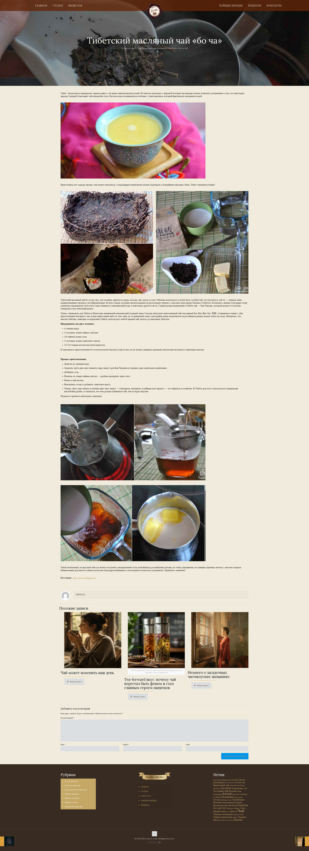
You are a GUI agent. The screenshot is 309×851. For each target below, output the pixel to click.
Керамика (217, 794)
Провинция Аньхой (226, 800)
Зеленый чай (220, 790)
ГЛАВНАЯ (145, 787)
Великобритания (235, 785)
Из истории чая (71, 781)
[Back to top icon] (154, 833)
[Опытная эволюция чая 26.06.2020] (7, 841)
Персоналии (238, 797)
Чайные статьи (130, 48)
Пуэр (234, 805)
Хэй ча (181, 48)
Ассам (227, 783)
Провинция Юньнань (232, 802)
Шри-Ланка (221, 820)
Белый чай (240, 782)
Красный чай (237, 794)
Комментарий (67, 718)
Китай (227, 794)
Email (126, 744)
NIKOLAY (80, 594)
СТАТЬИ (144, 791)
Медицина (227, 796)
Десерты (226, 788)
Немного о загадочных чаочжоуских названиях (209, 674)
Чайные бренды (72, 794)
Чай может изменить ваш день (87, 672)
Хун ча (227, 811)
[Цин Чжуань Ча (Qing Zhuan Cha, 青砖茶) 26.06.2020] (302, 841)
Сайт (188, 744)
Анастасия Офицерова (222, 780)
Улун (242, 808)
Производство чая (222, 805)
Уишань (237, 808)
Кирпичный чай (164, 48)
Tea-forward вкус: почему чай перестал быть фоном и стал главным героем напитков (150, 683)
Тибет (174, 48)
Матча (218, 797)
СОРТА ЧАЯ (146, 796)
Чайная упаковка (238, 814)
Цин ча (233, 811)
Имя (63, 744)
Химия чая (219, 811)
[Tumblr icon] (157, 842)
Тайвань (229, 808)
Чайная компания (223, 814)
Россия (217, 808)
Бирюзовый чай (221, 785)
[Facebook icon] (149, 842)
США (223, 808)
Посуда (216, 799)
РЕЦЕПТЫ (145, 805)
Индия (232, 791)
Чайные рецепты (72, 798)
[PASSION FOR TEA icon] (160, 842)
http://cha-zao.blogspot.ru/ (85, 578)
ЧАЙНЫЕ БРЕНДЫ (148, 800)
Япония (238, 819)
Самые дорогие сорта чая (76, 790)
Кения (239, 791)
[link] (133, 140)
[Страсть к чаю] (154, 11)
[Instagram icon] (154, 842)
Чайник (235, 817)
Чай (186, 48)
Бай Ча (232, 783)
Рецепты (242, 805)
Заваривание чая (149, 48)
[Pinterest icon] (152, 842)
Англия (235, 780)
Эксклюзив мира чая (73, 806)
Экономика (229, 820)
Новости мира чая (72, 785)
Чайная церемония (222, 817)
